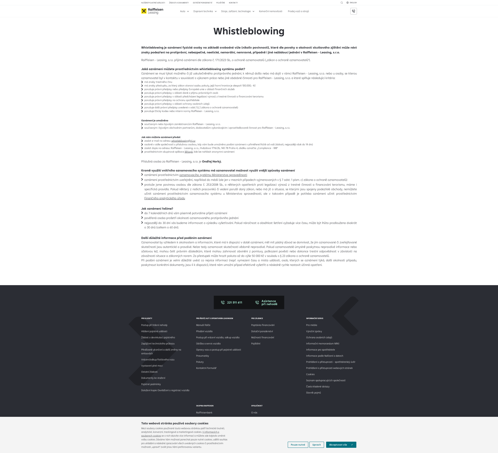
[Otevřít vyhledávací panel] (342, 3)
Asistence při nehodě (269, 302)
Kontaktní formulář (206, 368)
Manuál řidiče (203, 325)
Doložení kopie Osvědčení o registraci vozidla (165, 390)
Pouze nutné (298, 444)
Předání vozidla (204, 331)
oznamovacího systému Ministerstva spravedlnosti (213, 175)
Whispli (189, 151)
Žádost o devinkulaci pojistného (158, 337)
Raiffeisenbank (204, 412)
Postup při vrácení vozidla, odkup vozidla (217, 337)
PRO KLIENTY (146, 318)
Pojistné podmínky (151, 384)
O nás (254, 412)
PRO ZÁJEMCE (257, 318)
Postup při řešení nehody (154, 325)
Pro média (312, 325)
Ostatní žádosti (149, 371)
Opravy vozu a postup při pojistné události (219, 349)
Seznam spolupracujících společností (325, 380)
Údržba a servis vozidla (208, 343)
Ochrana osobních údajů (319, 337)
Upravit (316, 444)
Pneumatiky (202, 355)
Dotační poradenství (202, 3)
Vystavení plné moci (152, 365)
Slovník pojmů (313, 392)
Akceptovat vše (338, 444)
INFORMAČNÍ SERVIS (314, 318)
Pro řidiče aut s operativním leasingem (214, 318)
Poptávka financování (263, 325)
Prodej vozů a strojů (298, 11)
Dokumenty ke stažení (153, 377)
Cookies (310, 374)
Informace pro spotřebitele (320, 349)
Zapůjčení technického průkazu (158, 343)
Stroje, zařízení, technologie (236, 11)
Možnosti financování (262, 337)
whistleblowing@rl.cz (183, 140)
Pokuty (200, 361)
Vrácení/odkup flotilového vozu (158, 359)
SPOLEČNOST (256, 406)
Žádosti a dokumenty (179, 3)
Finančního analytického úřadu (164, 198)
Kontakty (233, 3)
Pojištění (220, 3)
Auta (182, 11)
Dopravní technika (203, 11)
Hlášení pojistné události (153, 3)
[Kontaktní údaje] (353, 11)
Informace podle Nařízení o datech (324, 355)
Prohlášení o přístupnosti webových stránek (329, 368)
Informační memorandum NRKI (322, 343)
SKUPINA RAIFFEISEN (205, 406)
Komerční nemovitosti (270, 11)
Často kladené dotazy (318, 386)
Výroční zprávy (314, 331)
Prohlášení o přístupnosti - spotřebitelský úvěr (330, 361)
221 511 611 (234, 302)
